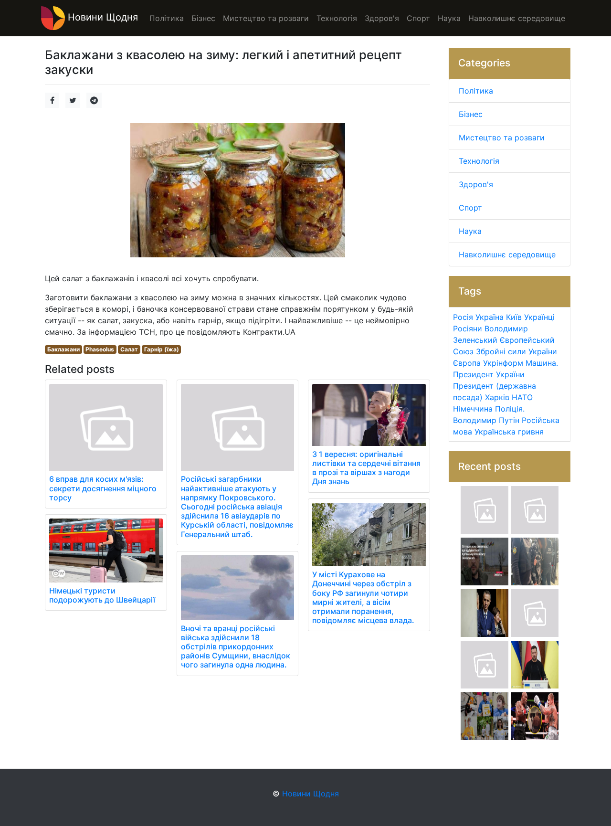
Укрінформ (503, 363)
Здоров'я (476, 184)
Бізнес (471, 114)
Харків (497, 397)
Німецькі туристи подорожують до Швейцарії (102, 595)
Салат (129, 349)
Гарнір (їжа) (161, 349)
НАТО (522, 397)
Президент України (489, 374)
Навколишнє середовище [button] (516, 18)
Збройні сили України (516, 351)
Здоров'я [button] (382, 18)
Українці (539, 317)
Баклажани (63, 349)
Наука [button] (449, 18)
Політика (476, 90)
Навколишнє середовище (507, 254)
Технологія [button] (336, 18)
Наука (470, 231)
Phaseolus (99, 349)
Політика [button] (166, 18)
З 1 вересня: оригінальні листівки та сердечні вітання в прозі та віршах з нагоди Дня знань (366, 468)
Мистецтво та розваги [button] (266, 18)
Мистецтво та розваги (502, 137)
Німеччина (473, 408)
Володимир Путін (486, 420)
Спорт (470, 207)
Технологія (479, 161)
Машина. (542, 363)
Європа (467, 363)
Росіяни (467, 328)
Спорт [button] (418, 18)
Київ (514, 317)
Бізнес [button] (203, 18)
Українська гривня (509, 431)
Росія (463, 317)
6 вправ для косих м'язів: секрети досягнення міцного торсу (103, 488)
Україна (489, 317)
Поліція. (510, 408)
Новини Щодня (101, 17)
